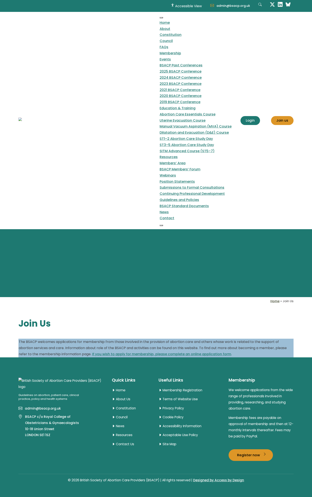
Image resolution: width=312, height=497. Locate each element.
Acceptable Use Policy (180, 435)
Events (165, 59)
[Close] (161, 225)
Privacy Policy (173, 408)
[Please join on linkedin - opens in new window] (280, 4)
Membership (170, 53)
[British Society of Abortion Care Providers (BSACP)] (78, 120)
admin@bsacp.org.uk (233, 6)
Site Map (169, 444)
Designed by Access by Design (218, 480)
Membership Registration (182, 390)
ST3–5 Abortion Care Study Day (187, 144)
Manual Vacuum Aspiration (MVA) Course (196, 126)
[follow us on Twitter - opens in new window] (272, 4)
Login (250, 120)
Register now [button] (249, 455)
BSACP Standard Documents (184, 206)
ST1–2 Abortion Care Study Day (186, 138)
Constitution (170, 34)
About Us (122, 399)
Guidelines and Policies (179, 199)
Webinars (168, 175)
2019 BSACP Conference (180, 102)
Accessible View (188, 6)
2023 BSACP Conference (180, 83)
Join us (282, 120)
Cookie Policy (173, 417)
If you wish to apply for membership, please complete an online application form (161, 354)
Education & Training (177, 108)
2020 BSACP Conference (180, 95)
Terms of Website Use (180, 399)
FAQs (164, 47)
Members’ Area (173, 163)
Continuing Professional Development (192, 193)
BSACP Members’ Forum (180, 169)
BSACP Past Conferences (181, 65)
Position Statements (177, 181)
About (165, 28)
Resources (169, 156)
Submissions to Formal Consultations (192, 187)
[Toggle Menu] (161, 17)
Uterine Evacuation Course (182, 120)
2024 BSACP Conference (181, 77)
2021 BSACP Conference (180, 89)
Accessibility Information (181, 426)
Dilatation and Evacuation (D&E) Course (194, 132)
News (164, 212)
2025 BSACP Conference (180, 71)
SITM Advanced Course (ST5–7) (187, 151)
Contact (167, 218)
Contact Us (124, 444)
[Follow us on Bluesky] (288, 4)
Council (166, 40)
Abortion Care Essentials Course (187, 114)
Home (165, 22)
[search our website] (260, 6)
